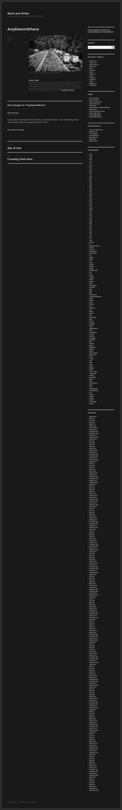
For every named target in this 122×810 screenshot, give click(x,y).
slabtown (91, 368)
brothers (91, 266)
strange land (92, 373)
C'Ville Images (93, 133)
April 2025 (92, 446)
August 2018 (92, 597)
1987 (90, 191)
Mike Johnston (93, 141)
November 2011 (93, 749)
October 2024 (93, 458)
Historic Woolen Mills (95, 102)
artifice (91, 259)
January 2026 (93, 429)
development (93, 85)
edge (90, 293)
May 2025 (92, 445)
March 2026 (92, 426)
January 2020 (93, 565)
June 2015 (92, 668)
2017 (90, 234)
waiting (91, 398)
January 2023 (93, 497)
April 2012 (92, 739)
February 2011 (93, 766)
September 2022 (94, 505)
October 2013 (93, 706)
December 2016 (93, 634)
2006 (90, 221)
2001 (90, 212)
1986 (90, 189)
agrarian (91, 242)
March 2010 (92, 786)
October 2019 (93, 570)
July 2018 (91, 598)
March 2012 (92, 741)
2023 (90, 240)
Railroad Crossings (94, 104)
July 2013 (91, 711)
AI (89, 244)
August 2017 (92, 619)
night (90, 330)
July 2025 (91, 441)
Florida (91, 311)
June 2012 (92, 736)
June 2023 (92, 488)
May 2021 (92, 535)
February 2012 (93, 743)
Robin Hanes (93, 105)
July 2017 (91, 621)
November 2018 (93, 591)
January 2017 (93, 632)
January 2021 (93, 542)
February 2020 (93, 563)
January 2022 (93, 520)
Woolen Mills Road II (95, 115)
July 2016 (91, 644)
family (91, 298)
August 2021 (92, 529)
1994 (90, 199)
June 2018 (92, 600)
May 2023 (92, 490)
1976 (90, 171)
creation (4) (92, 79)
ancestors (92, 249)
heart (90, 319)
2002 (90, 214)
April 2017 (92, 627)
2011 (90, 229)
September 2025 (94, 437)
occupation (92, 338)
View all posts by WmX (67, 90)
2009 (90, 225)
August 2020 (92, 552)
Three (91, 381)
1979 (90, 176)
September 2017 (93, 617)
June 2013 (92, 713)
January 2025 (93, 452)
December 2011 (93, 747)
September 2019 (93, 572)
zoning (91, 403)
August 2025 (92, 439)
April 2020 (92, 559)
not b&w (91, 334)
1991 (90, 197)
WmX (9, 36)
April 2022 (92, 514)
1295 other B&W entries (96, 130)
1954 (90, 154)
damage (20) (92, 83)
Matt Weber (92, 139)
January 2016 (93, 655)
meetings (92, 323)
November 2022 (93, 501)
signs (90, 364)
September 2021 (93, 527)
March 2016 (92, 651)
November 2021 (93, 523)
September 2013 (93, 707)
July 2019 (91, 576)
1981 (90, 180)
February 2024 (93, 473)
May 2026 (92, 422)
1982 (90, 182)
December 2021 (93, 522)
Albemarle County (94, 246)
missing (91, 325)
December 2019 (93, 567)
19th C (91, 208)
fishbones (92, 308)
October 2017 (93, 615)
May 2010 (92, 783)
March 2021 (92, 538)
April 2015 (92, 672)
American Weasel (94, 98)
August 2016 (92, 642)
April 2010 (92, 784)
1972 (90, 163)
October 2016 (93, 638)
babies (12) (92, 70)
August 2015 (92, 664)
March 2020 (92, 561)
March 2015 (92, 674)
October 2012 (93, 728)
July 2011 (91, 756)
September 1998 (94, 790)
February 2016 (93, 653)
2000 (90, 210)
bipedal (91, 72)
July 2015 (91, 666)
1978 (90, 174)
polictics (91, 349)
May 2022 (92, 512)
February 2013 (93, 721)
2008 (90, 223)
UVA (90, 392)
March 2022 (92, 516)
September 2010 (93, 775)
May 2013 (91, 715)
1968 (90, 156)
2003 (90, 216)
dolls (90, 291)
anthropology (93, 251)
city (90, 272)
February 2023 (93, 495)
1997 (90, 203)
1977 (90, 172)
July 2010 (91, 779)
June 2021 (92, 533)
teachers (91, 375)
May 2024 (92, 467)
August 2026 (92, 416)
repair (91, 357)
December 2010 (93, 769)
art (90, 255)
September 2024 (94, 460)
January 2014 (93, 700)
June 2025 (92, 443)
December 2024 (93, 454)
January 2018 (93, 610)
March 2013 (92, 719)
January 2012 (93, 745)
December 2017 (93, 612)
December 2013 (93, 702)
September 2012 (93, 730)
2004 (90, 218)
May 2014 (92, 692)
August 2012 (92, 732)
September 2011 (93, 752)
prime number (93, 353)
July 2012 (91, 734)
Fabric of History (94, 100)
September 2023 (93, 482)
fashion (91, 300)
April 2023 (92, 491)
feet (90, 306)
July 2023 (91, 486)
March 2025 (92, 448)
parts (90, 341)
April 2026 (92, 424)
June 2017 (92, 623)
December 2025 (93, 431)
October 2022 (93, 503)
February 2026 (93, 428)
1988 (90, 193)
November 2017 (93, 614)
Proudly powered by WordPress (27, 802)
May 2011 (91, 760)
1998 (90, 204)
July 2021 (91, 531)
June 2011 (92, 758)
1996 (90, 201)
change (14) (92, 74)
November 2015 (93, 659)
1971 (90, 161)
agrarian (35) (93, 61)
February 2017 (93, 630)
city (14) (91, 76)
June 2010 (92, 781)
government (92, 317)
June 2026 (92, 420)
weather (91, 400)
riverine (91, 358)
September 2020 (94, 550)
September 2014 (93, 685)
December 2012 (93, 724)
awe (90, 261)
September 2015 (93, 662)
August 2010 (92, 777)
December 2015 (93, 657)
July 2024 (91, 463)
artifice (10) (92, 66)
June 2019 (92, 578)
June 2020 (92, 555)
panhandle (92, 340)
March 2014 (92, 696)
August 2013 (92, 709)
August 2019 (92, 574)
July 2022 (91, 508)
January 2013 (92, 722)
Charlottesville (93, 270)
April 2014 (92, 694)
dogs (90, 289)
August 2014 (92, 687)
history (91, 321)
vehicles (91, 394)
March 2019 (92, 583)
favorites (91, 304)
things (91, 379)
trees (90, 387)
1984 (90, 186)
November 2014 (93, 681)
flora (90, 310)
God (90, 315)
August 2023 (92, 484)
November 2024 (93, 456)
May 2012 (92, 737)
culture (91, 81)
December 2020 (93, 544)
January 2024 (93, 475)
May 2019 (92, 580)
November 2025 (93, 433)
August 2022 (92, 506)
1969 (90, 157)
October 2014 (93, 683)
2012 (90, 231)
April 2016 (92, 649)
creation (91, 278)
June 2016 (92, 645)
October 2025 (93, 435)
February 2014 (93, 698)
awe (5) (91, 68)
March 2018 (92, 606)
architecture (92, 253)
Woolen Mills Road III (95, 117)
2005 (90, 219)
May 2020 (92, 557)
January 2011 (92, 768)
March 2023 (92, 493)
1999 (90, 206)
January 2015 (93, 677)
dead (90, 283)
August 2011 (92, 754)
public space (92, 355)
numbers (91, 336)
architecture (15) (94, 64)
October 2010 (93, 773)
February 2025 (93, 450)
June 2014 (92, 691)
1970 (90, 159)
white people (92, 402)
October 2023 (93, 480)
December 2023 (93, 476)
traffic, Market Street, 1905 (97, 111)
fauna (90, 302)
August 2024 (92, 461)
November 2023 (93, 478)
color (90, 274)
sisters (91, 366)
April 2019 (92, 582)
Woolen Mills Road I (95, 113)
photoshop (92, 347)
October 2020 (93, 548)
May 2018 (92, 602)
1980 (90, 178)
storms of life (93, 372)
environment (93, 295)
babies (91, 263)
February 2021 (93, 540)
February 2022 (93, 518)
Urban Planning (93, 390)
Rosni (91, 362)
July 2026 (92, 418)
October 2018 (93, 593)
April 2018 (92, 604)
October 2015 (93, 660)
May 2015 (92, 670)
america (91, 248)
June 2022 (92, 510)
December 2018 (93, 589)
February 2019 (93, 585)
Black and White (18, 13)
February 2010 (93, 788)
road (8, 41)
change (91, 268)
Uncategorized (93, 388)
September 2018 (93, 595)
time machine (93, 383)
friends (91, 313)
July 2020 (91, 553)
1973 (90, 165)
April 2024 (92, 469)
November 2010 (93, 771)
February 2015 (93, 675)
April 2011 (92, 762)
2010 (90, 227)
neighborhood (93, 328)
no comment (93, 332)
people (91, 345)
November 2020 (93, 546)
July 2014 (91, 689)
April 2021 (92, 537)
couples (91, 276)
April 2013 (92, 717)
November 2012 (93, 726)
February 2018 (93, 608)
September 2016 (93, 640)
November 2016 (93, 636)
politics (91, 351)
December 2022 (93, 499)
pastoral (91, 343)
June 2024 (92, 465)
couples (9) (92, 78)
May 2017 (92, 625)
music (91, 326)
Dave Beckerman (94, 135)
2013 (90, 233)
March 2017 (92, 629)
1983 (90, 184)
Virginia (91, 396)
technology (92, 377)
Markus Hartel (93, 137)
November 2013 (93, 704)
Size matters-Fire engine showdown (99, 107)
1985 (90, 188)
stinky (91, 370)
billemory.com (93, 131)
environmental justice (95, 296)
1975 (90, 169)
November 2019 (93, 568)
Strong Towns (93, 109)
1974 (90, 167)
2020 (90, 238)
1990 (90, 195)
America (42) (93, 62)
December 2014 (93, 679)
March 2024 (92, 471)
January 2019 (93, 587)
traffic (91, 385)
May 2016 (92, 647)
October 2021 (93, 525)
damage (91, 281)
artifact (91, 257)
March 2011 (92, 764)
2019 (90, 236)
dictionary (92, 287)
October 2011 (92, 751)
